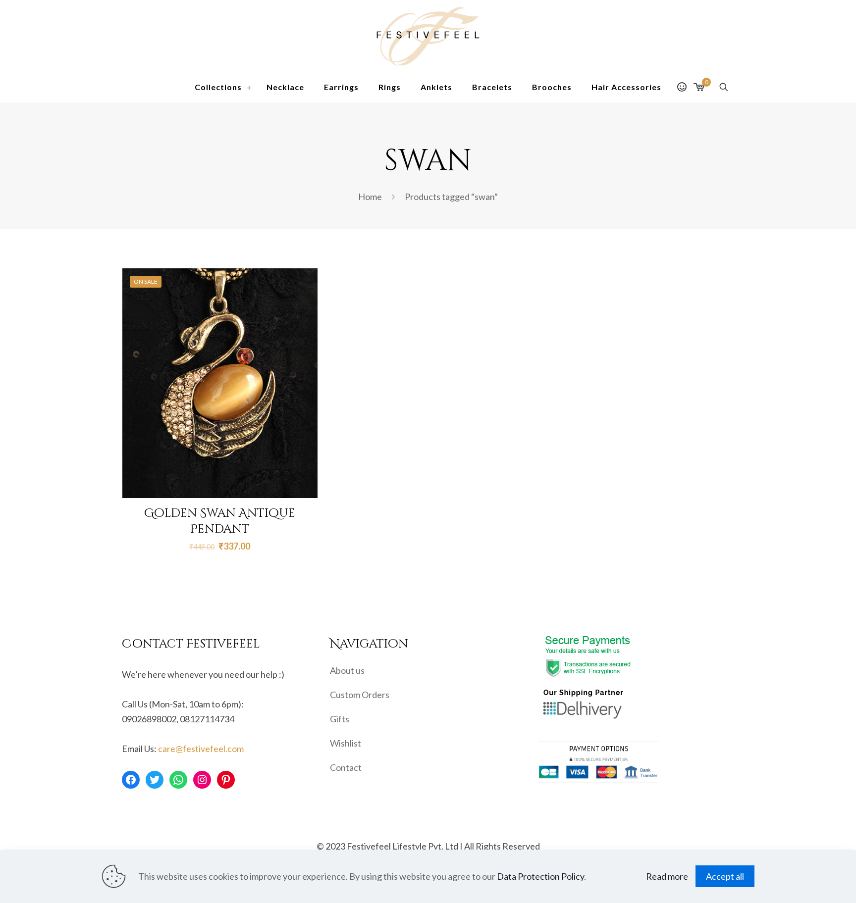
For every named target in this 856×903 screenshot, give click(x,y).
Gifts (339, 718)
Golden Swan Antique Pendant (219, 521)
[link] (249, 87)
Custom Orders (359, 694)
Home (370, 196)
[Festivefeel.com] (428, 36)
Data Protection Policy (540, 876)
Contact (346, 767)
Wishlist (345, 743)
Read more (667, 876)
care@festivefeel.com (201, 748)
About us (347, 670)
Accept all (725, 876)
